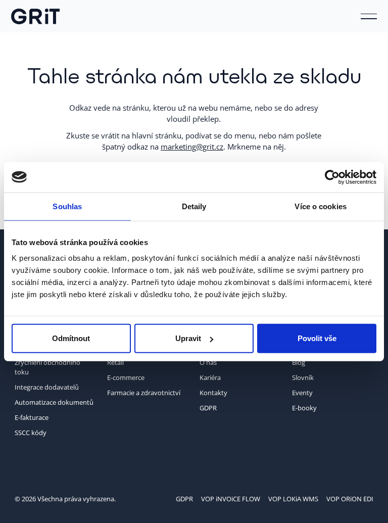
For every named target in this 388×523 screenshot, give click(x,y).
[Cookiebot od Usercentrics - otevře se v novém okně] (332, 176)
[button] (369, 16)
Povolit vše (317, 338)
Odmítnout (71, 338)
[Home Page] (35, 16)
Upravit (188, 338)
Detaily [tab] (194, 206)
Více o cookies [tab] (320, 206)
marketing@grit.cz (192, 146)
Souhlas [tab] (67, 206)
